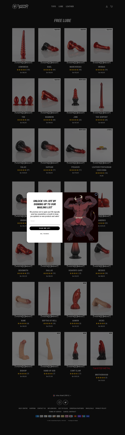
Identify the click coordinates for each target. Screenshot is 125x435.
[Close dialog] (96, 194)
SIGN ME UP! (44, 228)
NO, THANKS (44, 233)
